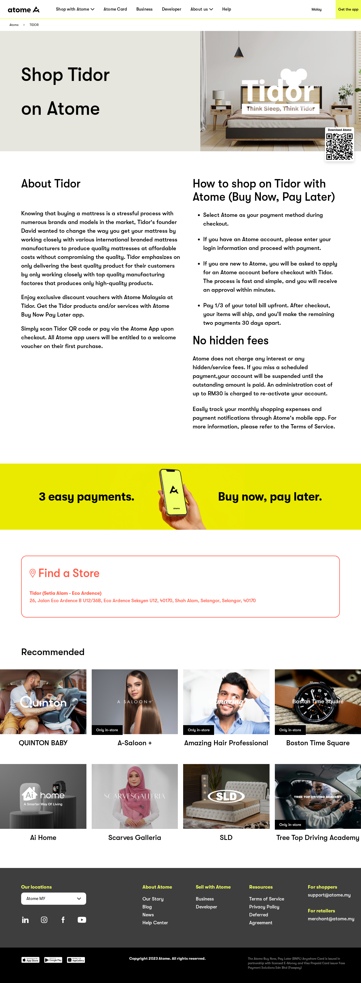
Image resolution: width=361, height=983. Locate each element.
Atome (14, 25)
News (148, 914)
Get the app (348, 9)
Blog (147, 906)
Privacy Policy (264, 906)
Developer (171, 9)
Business (144, 9)
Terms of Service (266, 899)
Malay (317, 9)
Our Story (153, 899)
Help (226, 9)
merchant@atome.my (331, 918)
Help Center (155, 922)
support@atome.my (329, 895)
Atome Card (115, 9)
